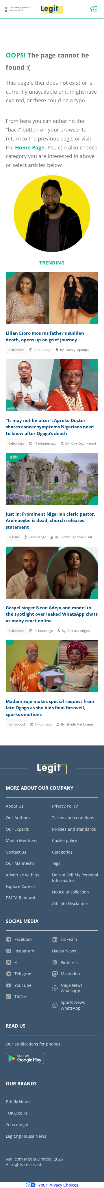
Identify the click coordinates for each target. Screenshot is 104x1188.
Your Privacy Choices (58, 1185)
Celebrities (16, 350)
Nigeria (13, 537)
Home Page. (30, 147)
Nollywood (16, 724)
